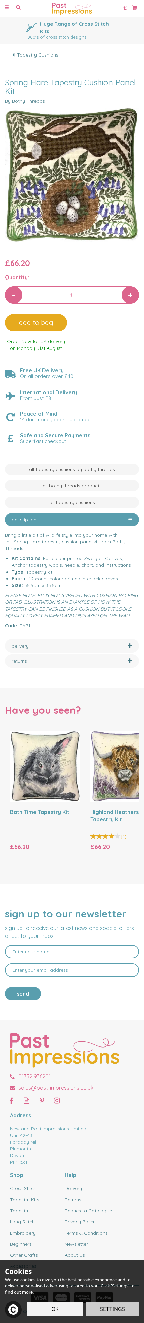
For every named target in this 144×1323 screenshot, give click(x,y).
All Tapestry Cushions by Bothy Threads (72, 469)
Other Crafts (24, 1255)
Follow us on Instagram (57, 1100)
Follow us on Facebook (11, 1100)
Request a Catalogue (88, 1211)
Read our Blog (26, 1100)
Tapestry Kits (24, 1200)
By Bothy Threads (25, 101)
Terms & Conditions (86, 1233)
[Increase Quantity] (130, 295)
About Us (75, 1255)
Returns (73, 1200)
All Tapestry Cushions (72, 502)
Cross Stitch (23, 1188)
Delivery (73, 1188)
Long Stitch (22, 1222)
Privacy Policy (80, 1222)
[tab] (72, 519)
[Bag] (134, 7)
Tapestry (20, 1211)
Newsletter (76, 1244)
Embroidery (23, 1233)
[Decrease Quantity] (13, 295)
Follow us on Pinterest (42, 1100)
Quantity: (17, 277)
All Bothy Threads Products (72, 486)
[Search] (18, 8)
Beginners (21, 1244)
